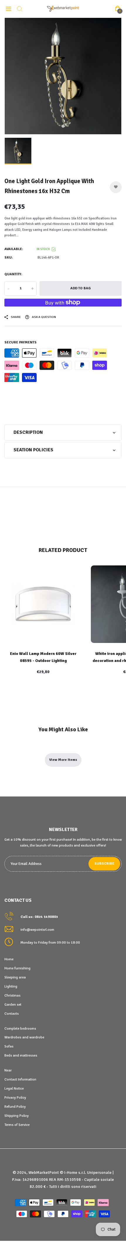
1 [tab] (63, 126)
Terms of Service (17, 1124)
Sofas (8, 1046)
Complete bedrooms (20, 1028)
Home (8, 959)
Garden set (12, 1004)
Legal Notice (14, 1088)
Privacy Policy (15, 1097)
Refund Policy (15, 1106)
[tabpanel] (63, 76)
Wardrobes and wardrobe (24, 1037)
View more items (63, 760)
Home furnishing (17, 968)
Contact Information (20, 1079)
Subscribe (104, 863)
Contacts (11, 1013)
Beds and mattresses (20, 1055)
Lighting (10, 986)
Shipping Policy (16, 1115)
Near (8, 1070)
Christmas (12, 995)
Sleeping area (15, 977)
